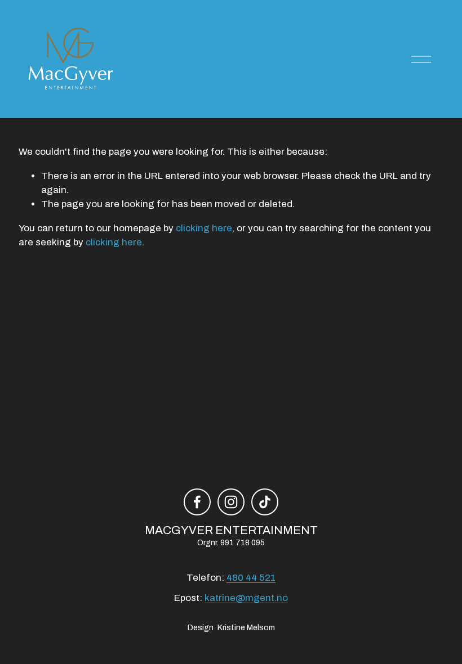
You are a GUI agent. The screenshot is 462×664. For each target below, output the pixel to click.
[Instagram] (231, 501)
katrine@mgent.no (246, 598)
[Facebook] (197, 501)
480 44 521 (251, 577)
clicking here (204, 228)
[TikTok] (264, 501)
